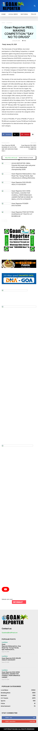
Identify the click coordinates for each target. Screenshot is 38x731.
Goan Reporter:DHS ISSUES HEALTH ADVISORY (11, 659)
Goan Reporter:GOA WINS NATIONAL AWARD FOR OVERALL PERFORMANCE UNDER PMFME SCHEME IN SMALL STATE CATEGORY (21, 195)
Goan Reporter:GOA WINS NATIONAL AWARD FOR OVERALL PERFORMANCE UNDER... (11, 674)
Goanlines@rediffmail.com (9, 632)
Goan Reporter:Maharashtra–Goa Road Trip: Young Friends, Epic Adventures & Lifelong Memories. (23, 176)
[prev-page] (3, 221)
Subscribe (32, 721)
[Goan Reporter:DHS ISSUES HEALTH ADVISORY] (6, 184)
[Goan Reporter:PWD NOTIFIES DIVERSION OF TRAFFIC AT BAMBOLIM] (6, 214)
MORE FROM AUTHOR (26, 157)
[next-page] (6, 221)
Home (3, 22)
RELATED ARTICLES (11, 157)
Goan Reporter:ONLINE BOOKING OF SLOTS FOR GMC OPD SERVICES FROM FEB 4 (9, 148)
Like (34, 717)
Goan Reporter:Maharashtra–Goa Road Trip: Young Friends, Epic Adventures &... (11, 646)
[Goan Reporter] (13, 6)
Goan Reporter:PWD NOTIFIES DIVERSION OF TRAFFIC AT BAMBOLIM (22, 214)
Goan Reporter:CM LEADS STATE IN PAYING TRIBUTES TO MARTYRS (28, 147)
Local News (9, 22)
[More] (33, 134)
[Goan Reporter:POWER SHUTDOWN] (6, 206)
